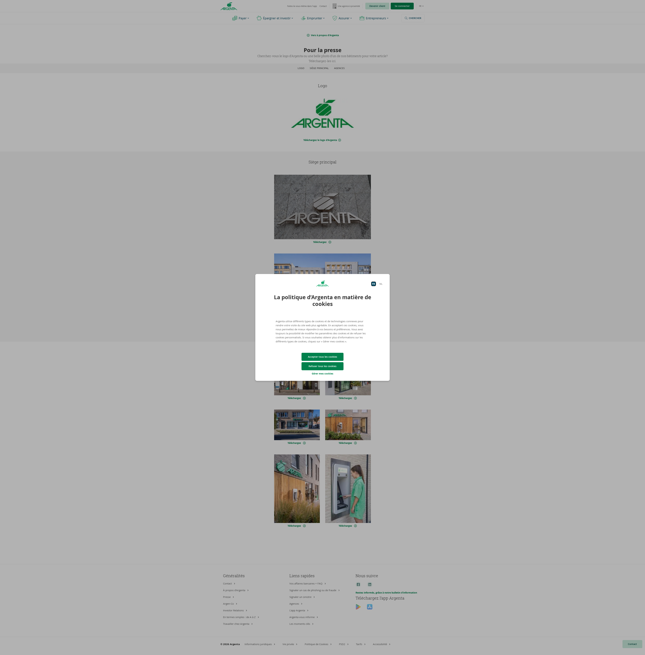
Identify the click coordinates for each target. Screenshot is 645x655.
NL (380, 283)
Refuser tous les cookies (322, 366)
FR (373, 283)
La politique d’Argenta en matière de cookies (322, 300)
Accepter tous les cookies (322, 356)
